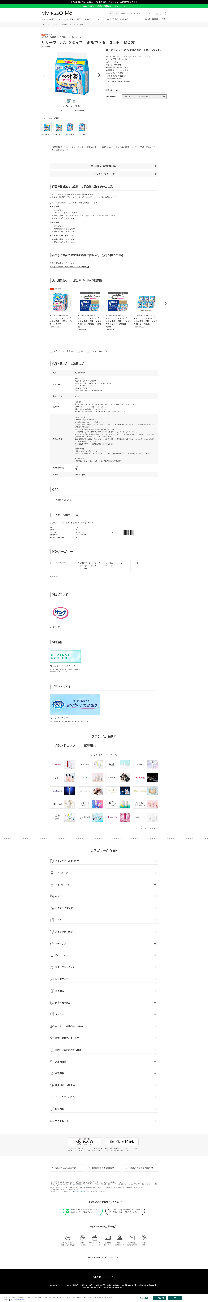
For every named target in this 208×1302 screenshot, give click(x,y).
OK (175, 1298)
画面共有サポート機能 (111, 1287)
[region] (104, 1298)
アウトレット (98, 19)
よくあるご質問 (70, 1285)
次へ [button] (99, 75)
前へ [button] (44, 75)
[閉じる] (204, 1298)
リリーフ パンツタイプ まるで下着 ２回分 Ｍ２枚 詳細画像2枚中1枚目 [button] (69, 101)
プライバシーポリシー (17, 1299)
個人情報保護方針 (128, 1285)
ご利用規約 (98, 1285)
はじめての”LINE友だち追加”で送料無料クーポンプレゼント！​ (104, 6)
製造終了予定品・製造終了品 (117, 19)
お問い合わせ (85, 1285)
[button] (104, 166)
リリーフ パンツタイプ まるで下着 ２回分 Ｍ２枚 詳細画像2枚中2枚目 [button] (74, 101)
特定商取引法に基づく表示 (93, 1287)
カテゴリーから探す (65, 19)
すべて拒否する (159, 1298)
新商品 (87, 19)
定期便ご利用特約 (113, 1285)
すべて (112, 13)
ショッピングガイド (56, 1285)
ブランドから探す (48, 19)
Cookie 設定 (144, 1298)
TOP (43, 24)
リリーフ (50, 24)
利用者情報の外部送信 (146, 1285)
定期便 (79, 19)
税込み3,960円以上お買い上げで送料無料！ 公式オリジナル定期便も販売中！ (104, 2)
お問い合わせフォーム (81, 1191)
